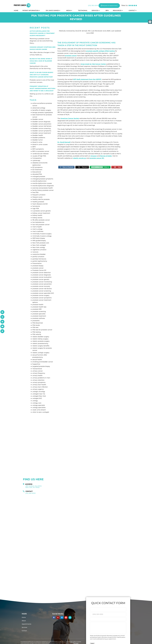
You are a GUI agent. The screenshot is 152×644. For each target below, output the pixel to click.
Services (95, 10)
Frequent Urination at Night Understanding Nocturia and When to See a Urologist (42, 88)
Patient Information (30, 10)
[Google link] (2, 317)
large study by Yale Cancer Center (93, 64)
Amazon (94, 156)
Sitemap (75, 643)
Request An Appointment (109, 5)
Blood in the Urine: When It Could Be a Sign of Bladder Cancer (41, 61)
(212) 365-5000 (93, 5)
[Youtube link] (2, 326)
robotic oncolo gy (79, 158)
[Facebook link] (2, 312)
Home (16, 10)
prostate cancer (71, 55)
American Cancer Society (69, 118)
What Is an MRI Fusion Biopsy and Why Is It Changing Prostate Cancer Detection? (41, 75)
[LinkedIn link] (2, 322)
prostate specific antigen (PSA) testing (100, 51)
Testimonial (82, 10)
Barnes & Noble (106, 156)
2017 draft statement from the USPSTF (87, 79)
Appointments (26, 624)
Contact (132, 10)
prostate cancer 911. (97, 158)
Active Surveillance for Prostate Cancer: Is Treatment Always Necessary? (42, 33)
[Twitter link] (2, 331)
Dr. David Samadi (52, 10)
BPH (107, 10)
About (24, 620)
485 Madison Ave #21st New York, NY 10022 (33, 486)
